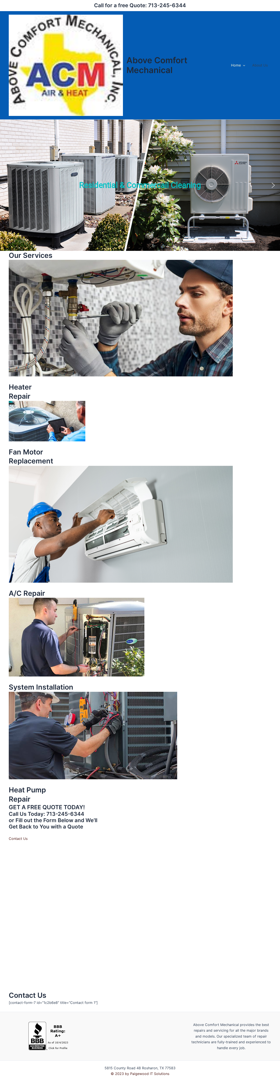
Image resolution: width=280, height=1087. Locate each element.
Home (236, 65)
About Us (260, 65)
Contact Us (18, 838)
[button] (243, 65)
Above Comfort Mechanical (156, 65)
